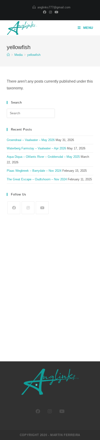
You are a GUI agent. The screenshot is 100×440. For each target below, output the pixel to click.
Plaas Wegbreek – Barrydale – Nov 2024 (34, 170)
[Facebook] (45, 12)
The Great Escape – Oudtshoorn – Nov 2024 (37, 179)
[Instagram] (50, 12)
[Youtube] (55, 12)
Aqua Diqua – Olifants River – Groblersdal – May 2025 (43, 156)
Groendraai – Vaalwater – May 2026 (31, 140)
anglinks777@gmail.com (53, 7)
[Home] (8, 55)
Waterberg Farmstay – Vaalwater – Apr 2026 (36, 148)
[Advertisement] (50, 285)
